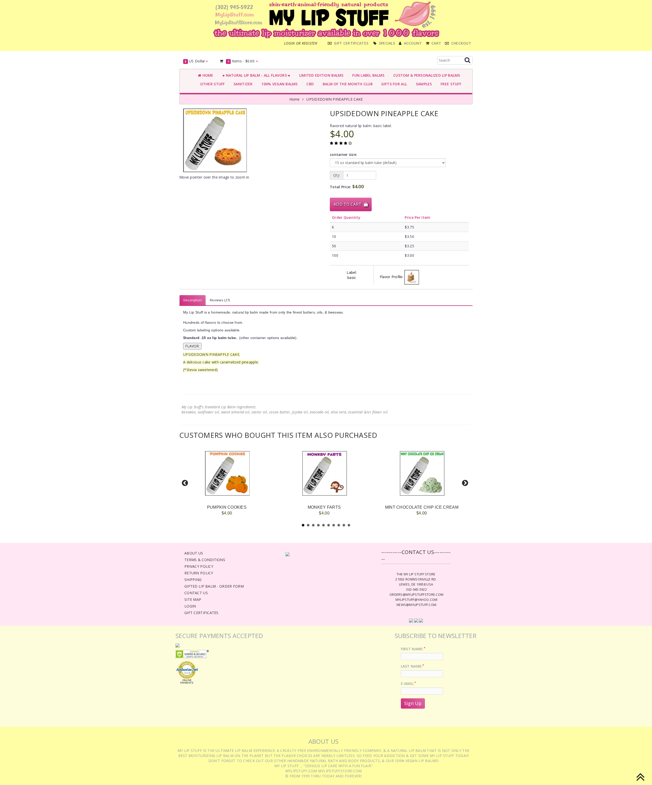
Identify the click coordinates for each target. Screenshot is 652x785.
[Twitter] (416, 620)
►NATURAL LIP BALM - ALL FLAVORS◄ (255, 75)
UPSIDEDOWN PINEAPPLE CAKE (334, 99)
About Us (193, 553)
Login (190, 606)
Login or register (300, 43)
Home (207, 75)
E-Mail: (408, 683)
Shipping (192, 579)
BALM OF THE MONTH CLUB (346, 84)
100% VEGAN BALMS (278, 84)
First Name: (413, 648)
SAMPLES (423, 84)
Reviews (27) (220, 300)
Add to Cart (349, 204)
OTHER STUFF (211, 84)
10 (349, 525)
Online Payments (186, 681)
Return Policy (198, 573)
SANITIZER (242, 84)
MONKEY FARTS (324, 507)
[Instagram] (421, 620)
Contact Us (196, 592)
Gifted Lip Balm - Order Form (214, 586)
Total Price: (347, 186)
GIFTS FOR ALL (393, 84)
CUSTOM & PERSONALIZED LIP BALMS (425, 75)
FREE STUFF (450, 84)
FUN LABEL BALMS (367, 75)
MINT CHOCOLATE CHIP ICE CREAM (421, 507)
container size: (343, 154)
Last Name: (412, 666)
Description (192, 300)
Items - (241, 61)
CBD (309, 84)
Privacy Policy (198, 566)
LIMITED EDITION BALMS (320, 75)
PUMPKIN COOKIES (227, 507)
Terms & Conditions (204, 559)
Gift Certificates (201, 612)
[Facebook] (411, 620)
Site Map (192, 599)
